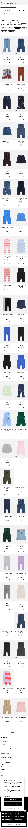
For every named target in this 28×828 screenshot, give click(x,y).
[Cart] (26, 10)
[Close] (25, 2)
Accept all (13, 799)
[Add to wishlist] (9, 62)
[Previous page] (9, 731)
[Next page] (18, 731)
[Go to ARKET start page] (8, 10)
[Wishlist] (23, 10)
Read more (7, 796)
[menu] (2, 10)
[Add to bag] (4, 62)
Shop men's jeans (6, 7)
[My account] (19, 10)
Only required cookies (12, 804)
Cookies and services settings (13, 808)
